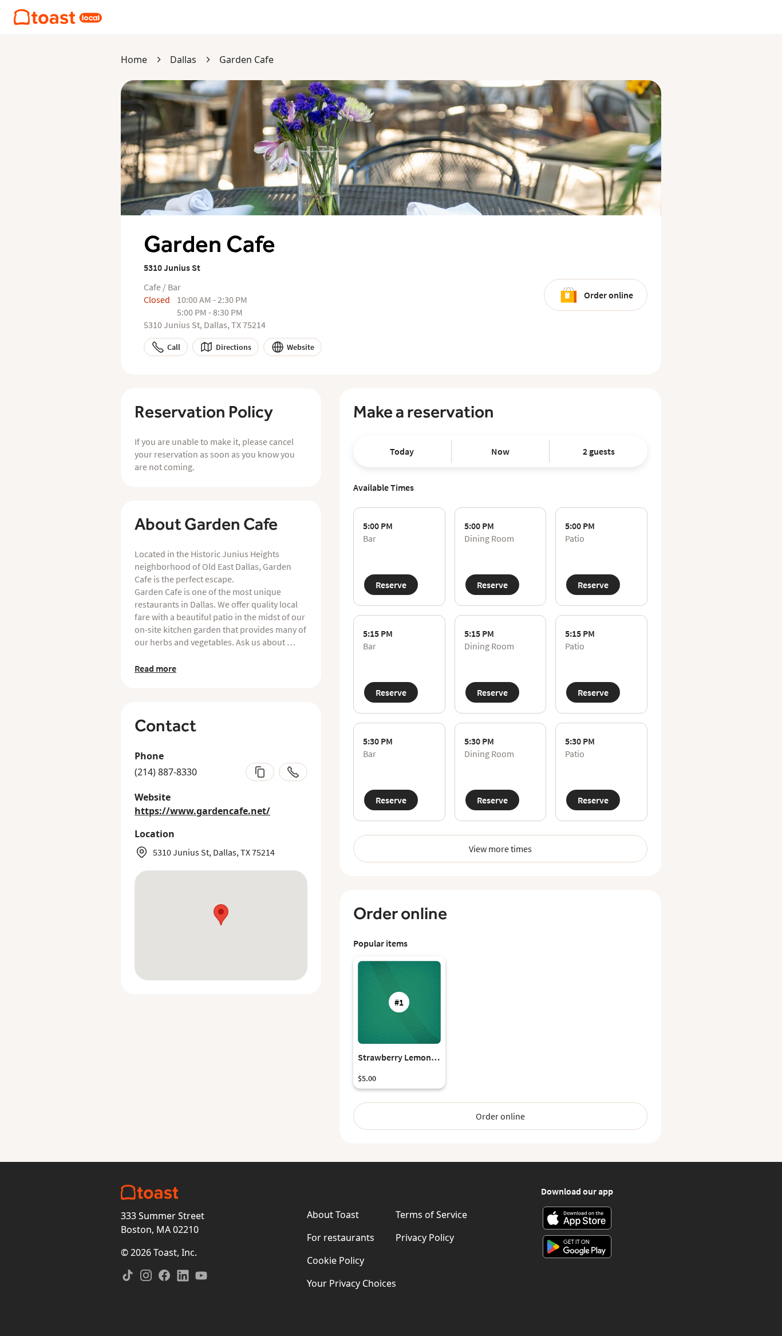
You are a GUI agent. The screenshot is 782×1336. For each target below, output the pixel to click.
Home (134, 59)
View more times (500, 848)
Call (173, 347)
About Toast (333, 1214)
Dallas (183, 59)
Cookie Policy (335, 1260)
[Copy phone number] (260, 772)
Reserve (391, 584)
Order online (608, 295)
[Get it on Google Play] (577, 1246)
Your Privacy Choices (351, 1283)
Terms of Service (431, 1214)
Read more (155, 668)
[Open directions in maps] (221, 925)
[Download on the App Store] (577, 1218)
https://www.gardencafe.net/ (202, 811)
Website (300, 347)
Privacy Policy (425, 1237)
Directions (233, 347)
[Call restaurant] (293, 772)
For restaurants (340, 1237)
